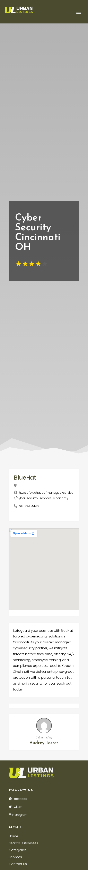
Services (15, 857)
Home (13, 837)
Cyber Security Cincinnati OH (37, 232)
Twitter (17, 807)
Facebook (19, 799)
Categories (18, 850)
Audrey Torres (44, 743)
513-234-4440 (29, 506)
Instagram (19, 815)
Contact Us (18, 864)
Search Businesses (23, 844)
